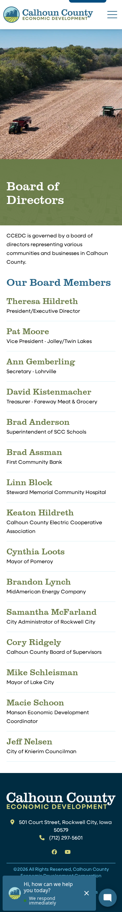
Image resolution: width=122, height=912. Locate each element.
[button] (112, 14)
